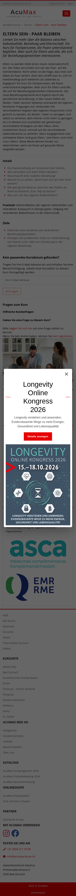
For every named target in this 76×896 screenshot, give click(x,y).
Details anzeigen (37, 436)
